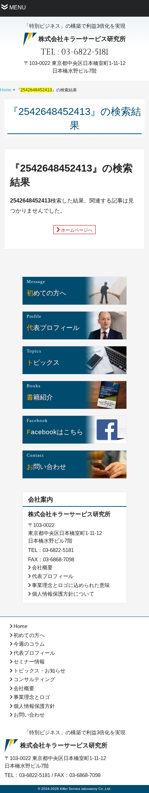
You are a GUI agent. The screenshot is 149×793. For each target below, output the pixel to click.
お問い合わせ (46, 466)
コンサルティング (34, 679)
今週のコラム (29, 644)
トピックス (43, 362)
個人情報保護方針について (63, 594)
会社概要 (42, 567)
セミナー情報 (29, 661)
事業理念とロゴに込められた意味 (71, 585)
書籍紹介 (40, 396)
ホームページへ (77, 229)
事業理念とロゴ (32, 697)
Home (5, 90)
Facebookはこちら (55, 431)
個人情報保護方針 (34, 706)
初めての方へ (46, 292)
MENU (17, 7)
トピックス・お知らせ (39, 671)
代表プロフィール (53, 327)
